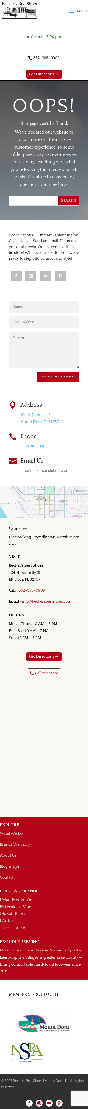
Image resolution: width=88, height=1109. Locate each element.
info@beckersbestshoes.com (46, 601)
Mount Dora (11, 950)
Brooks (18, 900)
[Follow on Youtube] (45, 276)
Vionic (28, 907)
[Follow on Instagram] (30, 276)
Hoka (4, 900)
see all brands (15, 928)
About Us (8, 855)
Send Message (58, 376)
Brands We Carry (15, 844)
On (29, 900)
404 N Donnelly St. (36, 415)
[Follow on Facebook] (16, 276)
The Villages (28, 957)
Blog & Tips (10, 866)
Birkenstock (10, 907)
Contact (6, 877)
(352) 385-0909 (34, 446)
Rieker (20, 913)
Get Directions (41, 74)
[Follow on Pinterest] (60, 276)
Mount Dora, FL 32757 (39, 422)
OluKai (6, 913)
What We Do (11, 833)
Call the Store (46, 673)
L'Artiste (7, 921)
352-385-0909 (46, 58)
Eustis (28, 950)
